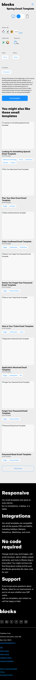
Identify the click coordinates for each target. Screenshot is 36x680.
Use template (15, 98)
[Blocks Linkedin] (7, 620)
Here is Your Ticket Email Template (17, 326)
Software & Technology (10, 159)
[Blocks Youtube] (11, 620)
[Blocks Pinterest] (21, 620)
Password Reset (14, 291)
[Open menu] (32, 4)
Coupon (13, 162)
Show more (18, 468)
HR (21, 375)
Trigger (5, 206)
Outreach (12, 206)
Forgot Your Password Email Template (14, 412)
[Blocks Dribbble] (26, 620)
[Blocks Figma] (16, 620)
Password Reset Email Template (16, 454)
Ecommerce (6, 72)
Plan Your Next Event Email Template (14, 199)
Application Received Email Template (14, 368)
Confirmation (13, 247)
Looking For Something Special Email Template (16, 152)
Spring (16, 57)
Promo (5, 57)
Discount (5, 162)
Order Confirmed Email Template (16, 241)
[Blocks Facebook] (2, 620)
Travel (22, 332)
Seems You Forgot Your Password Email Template (17, 284)
